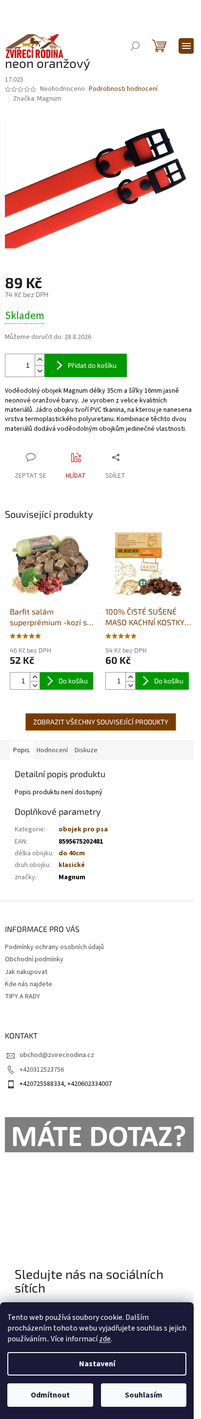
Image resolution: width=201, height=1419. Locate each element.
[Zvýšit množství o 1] (39, 359)
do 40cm (72, 853)
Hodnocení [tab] (52, 750)
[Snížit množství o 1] (39, 371)
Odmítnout (50, 1395)
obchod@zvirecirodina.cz (57, 1055)
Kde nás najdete (28, 984)
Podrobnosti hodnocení (123, 89)
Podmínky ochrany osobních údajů (54, 947)
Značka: (37, 99)
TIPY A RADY (22, 996)
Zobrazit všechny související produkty (100, 722)
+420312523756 (42, 1070)
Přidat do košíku (92, 365)
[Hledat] (135, 46)
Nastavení (97, 1363)
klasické (72, 865)
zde (105, 1339)
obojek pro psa (83, 829)
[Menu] (186, 46)
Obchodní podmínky (34, 959)
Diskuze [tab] (86, 750)
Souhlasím (143, 1395)
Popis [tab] (21, 750)
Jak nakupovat (26, 972)
